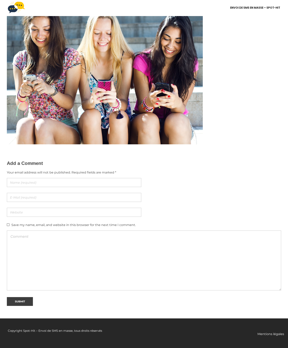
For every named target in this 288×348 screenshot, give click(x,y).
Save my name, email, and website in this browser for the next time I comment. (73, 225)
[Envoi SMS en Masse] (16, 7)
